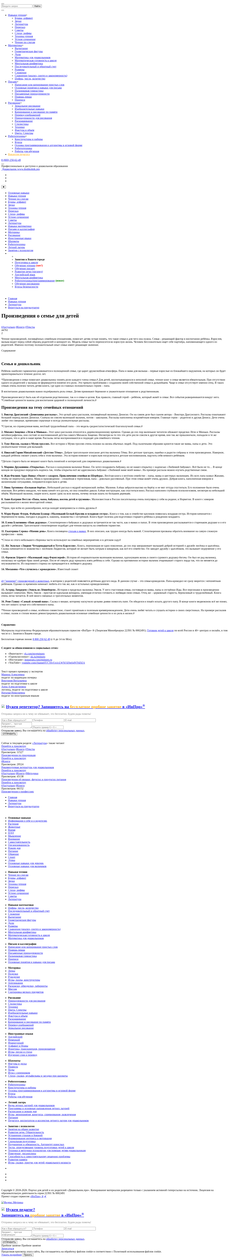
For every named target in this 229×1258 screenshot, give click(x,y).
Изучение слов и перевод (22, 1054)
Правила (13, 1066)
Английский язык (25, 274)
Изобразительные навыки (29, 108)
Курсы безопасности (26, 286)
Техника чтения (24, 36)
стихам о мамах (77, 531)
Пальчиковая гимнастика (29, 90)
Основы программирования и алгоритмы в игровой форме (48, 145)
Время (11, 829)
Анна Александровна (13, 686)
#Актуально (8, 327)
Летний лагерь (16, 247)
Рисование (14, 102)
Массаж (12, 989)
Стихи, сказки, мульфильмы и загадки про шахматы (38, 1075)
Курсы (18, 142)
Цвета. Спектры (24, 133)
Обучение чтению (25, 265)
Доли (18, 54)
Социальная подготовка (22, 1141)
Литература (21, 24)
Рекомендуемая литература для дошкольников (27, 767)
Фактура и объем (24, 130)
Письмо (12, 81)
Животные (14, 826)
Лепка (11, 970)
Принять (28, 1255)
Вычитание (21, 48)
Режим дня (14, 848)
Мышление (14, 836)
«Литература (39, 743)
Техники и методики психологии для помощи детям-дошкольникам (47, 1150)
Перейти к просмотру (13, 746)
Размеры (19, 69)
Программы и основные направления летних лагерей (38, 1108)
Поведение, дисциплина (22, 1153)
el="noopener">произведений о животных (25, 581)
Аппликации (15, 983)
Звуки (18, 21)
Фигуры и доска (17, 1063)
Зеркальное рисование (27, 105)
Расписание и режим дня (22, 1111)
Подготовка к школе (26, 262)
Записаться (7, 1248)
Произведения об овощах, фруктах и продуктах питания (33, 779)
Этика (11, 860)
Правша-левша (23, 96)
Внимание (14, 839)
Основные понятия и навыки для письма (38, 87)
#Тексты (30, 327)
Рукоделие (14, 976)
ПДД (11, 832)
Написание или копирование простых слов (39, 84)
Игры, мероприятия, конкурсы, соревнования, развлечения (42, 1114)
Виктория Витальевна (14, 680)
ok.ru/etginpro (37, 656)
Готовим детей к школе (160, 630)
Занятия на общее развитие (23, 1129)
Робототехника (16, 136)
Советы (19, 30)
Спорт (11, 857)
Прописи (20, 99)
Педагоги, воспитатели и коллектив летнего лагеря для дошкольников (48, 1120)
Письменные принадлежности (32, 93)
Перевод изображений (27, 115)
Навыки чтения (17, 15)
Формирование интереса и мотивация (30, 1138)
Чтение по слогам (25, 42)
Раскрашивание (24, 121)
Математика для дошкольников (32, 57)
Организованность (19, 845)
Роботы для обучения (27, 151)
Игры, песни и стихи (20, 1051)
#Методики (31, 773)
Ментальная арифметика (29, 63)
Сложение (20, 72)
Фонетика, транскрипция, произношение (31, 1048)
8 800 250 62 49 (41, 639)
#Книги (20, 327)
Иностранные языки (19, 238)
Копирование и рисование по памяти (36, 111)
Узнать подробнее (11, 1254)
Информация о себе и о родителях (27, 820)
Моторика (14, 232)
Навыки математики (20, 226)
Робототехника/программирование (35, 280)
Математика (15, 45)
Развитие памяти (17, 1159)
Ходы (11, 1069)
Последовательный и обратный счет (35, 66)
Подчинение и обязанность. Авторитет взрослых (36, 1144)
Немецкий (14, 1039)
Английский (15, 1036)
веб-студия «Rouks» (27, 1187)
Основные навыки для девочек (26, 863)
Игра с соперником (19, 1072)
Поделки (13, 973)
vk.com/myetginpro (34, 653)
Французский (16, 1042)
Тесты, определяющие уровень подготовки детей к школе (41, 1147)
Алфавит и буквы (18, 1045)
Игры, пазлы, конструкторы (24, 979)
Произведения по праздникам (18, 755)
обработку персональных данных (65, 730)
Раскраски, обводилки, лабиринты (28, 986)
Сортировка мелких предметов (26, 992)
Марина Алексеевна (12, 674)
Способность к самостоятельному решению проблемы (39, 1156)
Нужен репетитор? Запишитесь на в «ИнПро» (75, 707)
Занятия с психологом (20, 250)
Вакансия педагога (19, 154)
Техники (20, 127)
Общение (13, 854)
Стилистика (21, 124)
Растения (13, 823)
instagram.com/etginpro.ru (38, 659)
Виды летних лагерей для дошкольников (31, 1105)
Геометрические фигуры (29, 51)
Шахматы (13, 241)
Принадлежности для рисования (33, 118)
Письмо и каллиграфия (21, 229)
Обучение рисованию (27, 283)
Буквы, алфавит (24, 18)
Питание (13, 851)
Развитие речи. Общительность (26, 1132)
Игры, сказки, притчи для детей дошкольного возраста (39, 1162)
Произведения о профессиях (17, 791)
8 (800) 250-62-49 (11, 160)
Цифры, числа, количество (30, 78)
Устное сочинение (25, 39)
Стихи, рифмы (23, 33)
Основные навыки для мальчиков (27, 866)
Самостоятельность (19, 842)
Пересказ (20, 27)
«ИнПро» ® (37, 1196)
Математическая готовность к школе (36, 60)
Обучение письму (25, 268)
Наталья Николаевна (13, 692)
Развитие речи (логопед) (29, 271)
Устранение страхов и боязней (25, 1135)
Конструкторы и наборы (29, 139)
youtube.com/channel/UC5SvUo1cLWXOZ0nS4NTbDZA (53, 662)
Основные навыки (18, 192)
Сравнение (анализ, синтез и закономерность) (41, 75)
